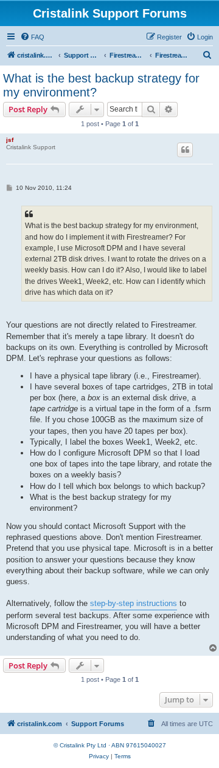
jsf (9, 139)
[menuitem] (32, 37)
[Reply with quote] (185, 150)
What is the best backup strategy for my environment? (101, 85)
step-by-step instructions (133, 603)
